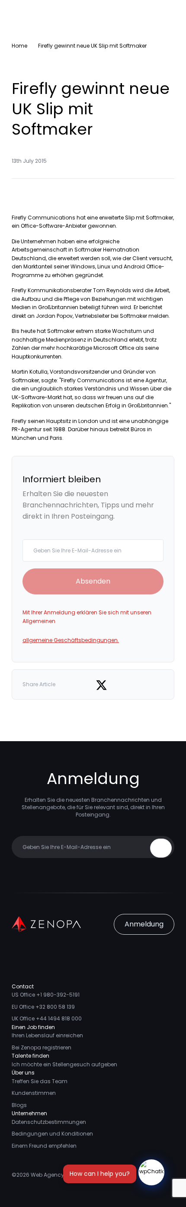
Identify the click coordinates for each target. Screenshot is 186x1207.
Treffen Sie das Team (39, 1081)
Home (19, 45)
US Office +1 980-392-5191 (46, 994)
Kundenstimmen (34, 1093)
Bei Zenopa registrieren (41, 1047)
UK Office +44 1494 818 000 (47, 1018)
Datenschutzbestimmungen (49, 1122)
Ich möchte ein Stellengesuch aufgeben (64, 1064)
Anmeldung (144, 924)
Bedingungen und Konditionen (52, 1133)
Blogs (19, 1105)
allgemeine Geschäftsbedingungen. (70, 640)
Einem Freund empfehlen (44, 1145)
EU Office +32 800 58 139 (43, 1006)
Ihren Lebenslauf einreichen (47, 1035)
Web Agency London (58, 1174)
